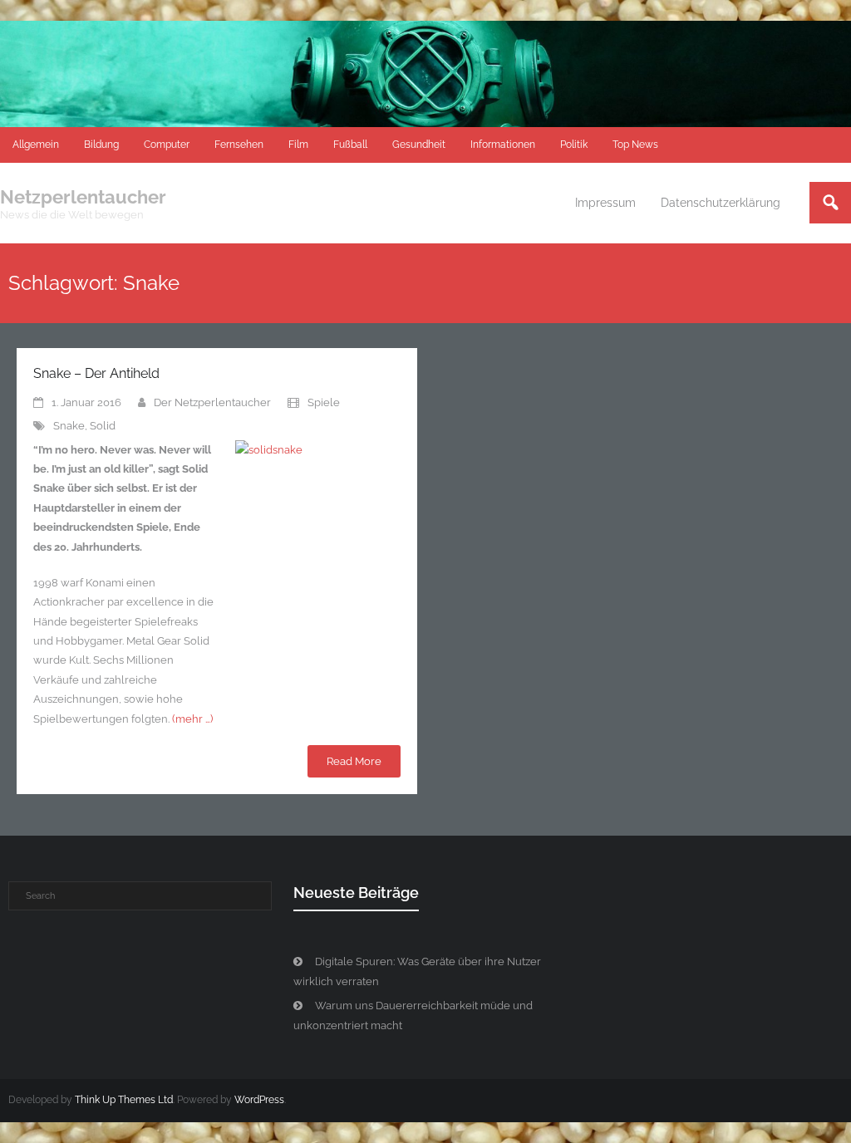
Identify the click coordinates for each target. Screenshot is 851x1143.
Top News (635, 144)
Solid (103, 425)
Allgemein (35, 144)
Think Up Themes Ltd (124, 1100)
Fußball (350, 144)
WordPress (259, 1100)
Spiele (323, 402)
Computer (166, 144)
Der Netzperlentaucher (212, 402)
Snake (69, 425)
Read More (354, 761)
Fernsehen (238, 144)
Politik (574, 144)
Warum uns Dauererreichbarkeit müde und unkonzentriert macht (413, 1015)
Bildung (101, 144)
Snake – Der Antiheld (96, 373)
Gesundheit (418, 144)
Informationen (502, 144)
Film (298, 144)
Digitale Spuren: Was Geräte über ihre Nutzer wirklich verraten (417, 971)
